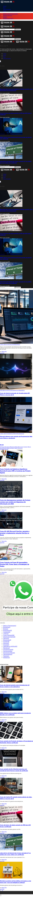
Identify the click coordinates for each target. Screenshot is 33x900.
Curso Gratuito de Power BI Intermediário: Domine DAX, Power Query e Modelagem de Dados (14, 564)
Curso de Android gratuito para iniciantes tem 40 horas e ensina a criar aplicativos (14, 686)
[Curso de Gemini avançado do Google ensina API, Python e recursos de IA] (16, 389)
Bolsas (16, 446)
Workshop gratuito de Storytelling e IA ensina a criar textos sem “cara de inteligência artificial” (15, 881)
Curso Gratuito (4, 344)
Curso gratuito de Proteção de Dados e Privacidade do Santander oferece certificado (16, 742)
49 (2, 890)
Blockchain (12, 446)
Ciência (29, 446)
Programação (14, 390)
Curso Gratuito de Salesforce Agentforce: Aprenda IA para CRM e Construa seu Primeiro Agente (15, 471)
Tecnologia (11, 344)
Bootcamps (20, 446)
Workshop (6, 657)
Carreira (25, 446)
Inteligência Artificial (5, 390)
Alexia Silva (4, 351)
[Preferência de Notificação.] (0, 895)
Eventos (6, 641)
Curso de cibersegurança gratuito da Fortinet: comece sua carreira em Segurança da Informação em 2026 (15, 502)
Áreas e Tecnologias (5, 446)
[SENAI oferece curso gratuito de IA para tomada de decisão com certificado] (11, 134)
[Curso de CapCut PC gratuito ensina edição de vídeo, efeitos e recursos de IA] (11, 794)
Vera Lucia (4, 510)
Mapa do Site (12, 893)
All (0, 446)
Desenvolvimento (12, 433)
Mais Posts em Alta (4, 449)
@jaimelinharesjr (4, 893)
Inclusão (6, 645)
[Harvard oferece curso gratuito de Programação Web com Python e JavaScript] (16, 432)
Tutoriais (6, 656)
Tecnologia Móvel (9, 653)
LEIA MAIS (2, 353)
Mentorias (6, 648)
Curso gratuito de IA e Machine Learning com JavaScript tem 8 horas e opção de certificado (14, 770)
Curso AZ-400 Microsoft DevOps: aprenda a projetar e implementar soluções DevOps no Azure (14, 533)
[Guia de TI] (15, 43)
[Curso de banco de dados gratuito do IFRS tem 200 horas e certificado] (11, 110)
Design (16, 448)
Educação (20, 448)
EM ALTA (2, 444)
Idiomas (6, 643)
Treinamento (17, 344)
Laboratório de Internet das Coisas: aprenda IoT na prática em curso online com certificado (15, 162)
